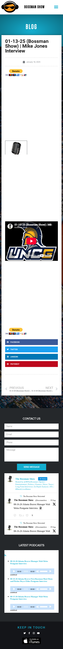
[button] (56, 7)
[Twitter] (25, 633)
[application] (32, 571)
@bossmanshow (41, 500)
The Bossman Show (24, 500)
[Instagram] (34, 633)
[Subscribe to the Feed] (5, 555)
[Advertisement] (31, 109)
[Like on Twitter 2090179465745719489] (28, 515)
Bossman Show (34, 7)
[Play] (14, 571)
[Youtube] (38, 633)
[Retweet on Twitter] (21, 496)
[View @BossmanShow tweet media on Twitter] (40, 508)
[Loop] (50, 571)
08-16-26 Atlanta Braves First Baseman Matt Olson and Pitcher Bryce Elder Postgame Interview (31, 580)
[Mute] (37, 571)
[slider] (44, 571)
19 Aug (53, 500)
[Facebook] (29, 633)
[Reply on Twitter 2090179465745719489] (15, 515)
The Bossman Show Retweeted (34, 496)
